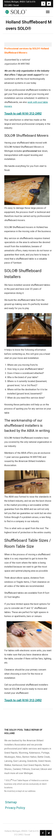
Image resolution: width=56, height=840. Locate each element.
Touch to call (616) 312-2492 (22, 113)
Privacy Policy (15, 808)
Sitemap (11, 802)
